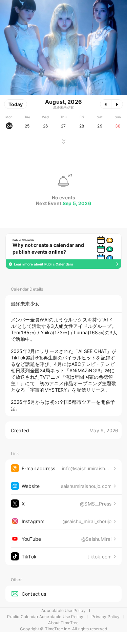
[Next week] (117, 104)
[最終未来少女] (63, 47)
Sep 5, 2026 (77, 203)
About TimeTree (63, 622)
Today (15, 104)
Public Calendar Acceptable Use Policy (45, 616)
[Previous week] (105, 104)
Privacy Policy (105, 616)
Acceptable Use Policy (63, 610)
